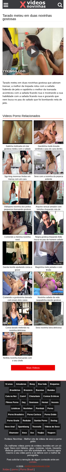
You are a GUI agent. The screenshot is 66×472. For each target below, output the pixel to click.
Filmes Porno (12, 402)
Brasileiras (15, 390)
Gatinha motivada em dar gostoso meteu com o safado (17, 147)
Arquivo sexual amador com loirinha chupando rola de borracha (48, 209)
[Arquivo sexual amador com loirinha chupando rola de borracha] (48, 192)
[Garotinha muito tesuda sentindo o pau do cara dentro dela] (48, 132)
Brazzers (28, 390)
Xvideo (6, 469)
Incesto (55, 402)
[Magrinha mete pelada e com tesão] (48, 253)
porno (15, 469)
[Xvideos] (33, 4)
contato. (33, 461)
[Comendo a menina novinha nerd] (17, 223)
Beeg (32, 383)
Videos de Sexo (52, 426)
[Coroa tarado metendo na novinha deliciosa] (17, 313)
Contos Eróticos (51, 396)
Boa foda (42, 383)
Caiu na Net (11, 396)
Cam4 (23, 396)
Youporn (51, 432)
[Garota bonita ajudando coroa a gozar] (17, 253)
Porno (50, 408)
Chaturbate (34, 396)
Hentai (45, 402)
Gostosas (33, 402)
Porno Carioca (34, 414)
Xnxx (24, 432)
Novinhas (27, 408)
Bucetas (40, 390)
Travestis (36, 426)
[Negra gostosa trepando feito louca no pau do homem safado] (48, 223)
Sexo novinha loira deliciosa (49, 327)
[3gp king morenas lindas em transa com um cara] (17, 162)
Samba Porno (40, 420)
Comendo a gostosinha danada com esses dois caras (17, 298)
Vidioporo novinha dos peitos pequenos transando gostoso (17, 208)
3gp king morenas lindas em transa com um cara (17, 177)
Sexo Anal (10, 426)
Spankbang (23, 426)
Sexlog (54, 420)
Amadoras (21, 383)
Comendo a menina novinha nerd (17, 238)
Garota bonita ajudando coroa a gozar (17, 268)
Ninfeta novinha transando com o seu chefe (17, 359)
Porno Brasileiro (16, 414)
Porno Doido (50, 414)
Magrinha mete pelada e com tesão (48, 268)
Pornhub (40, 408)
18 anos (9, 383)
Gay (24, 402)
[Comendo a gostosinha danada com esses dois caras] (17, 283)
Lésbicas (15, 408)
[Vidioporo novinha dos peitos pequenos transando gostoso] (17, 192)
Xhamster (14, 432)
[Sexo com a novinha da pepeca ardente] (48, 162)
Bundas (51, 390)
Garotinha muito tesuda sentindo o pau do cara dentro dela (48, 149)
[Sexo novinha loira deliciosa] (48, 313)
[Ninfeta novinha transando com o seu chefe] (17, 344)
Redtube (27, 420)
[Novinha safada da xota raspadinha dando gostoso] (48, 283)
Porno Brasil (26, 469)
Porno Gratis (13, 420)
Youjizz (40, 432)
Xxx (32, 432)
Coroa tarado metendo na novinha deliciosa (17, 329)
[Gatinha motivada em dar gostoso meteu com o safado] (17, 132)
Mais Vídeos (33, 367)
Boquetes (54, 383)
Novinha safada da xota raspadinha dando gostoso (48, 298)
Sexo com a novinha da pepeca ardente (48, 177)
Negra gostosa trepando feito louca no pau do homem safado (48, 238)
